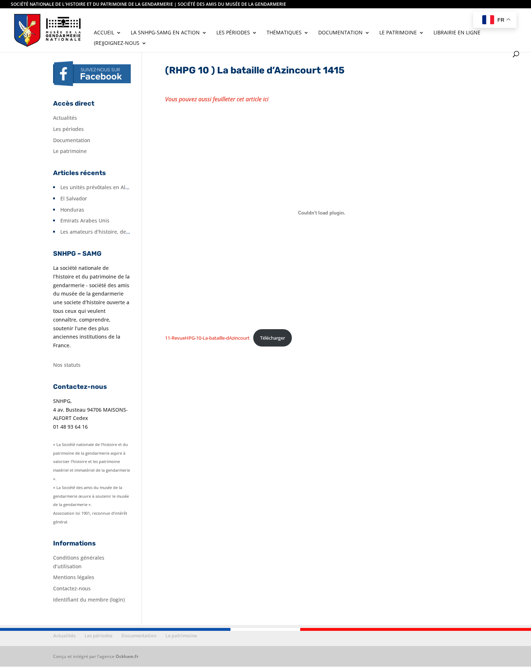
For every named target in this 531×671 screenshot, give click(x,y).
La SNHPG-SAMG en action (165, 33)
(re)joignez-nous (116, 43)
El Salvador (73, 198)
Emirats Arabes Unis (84, 220)
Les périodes (233, 33)
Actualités (65, 117)
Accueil (104, 33)
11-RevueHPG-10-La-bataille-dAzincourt (207, 338)
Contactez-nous (72, 588)
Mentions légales (73, 577)
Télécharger (272, 338)
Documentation (340, 33)
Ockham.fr (127, 656)
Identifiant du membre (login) (89, 599)
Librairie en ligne (456, 33)
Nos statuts (67, 364)
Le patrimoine (398, 33)
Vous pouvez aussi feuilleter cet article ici (216, 99)
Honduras (72, 209)
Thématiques (284, 33)
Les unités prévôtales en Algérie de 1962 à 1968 (118, 187)
